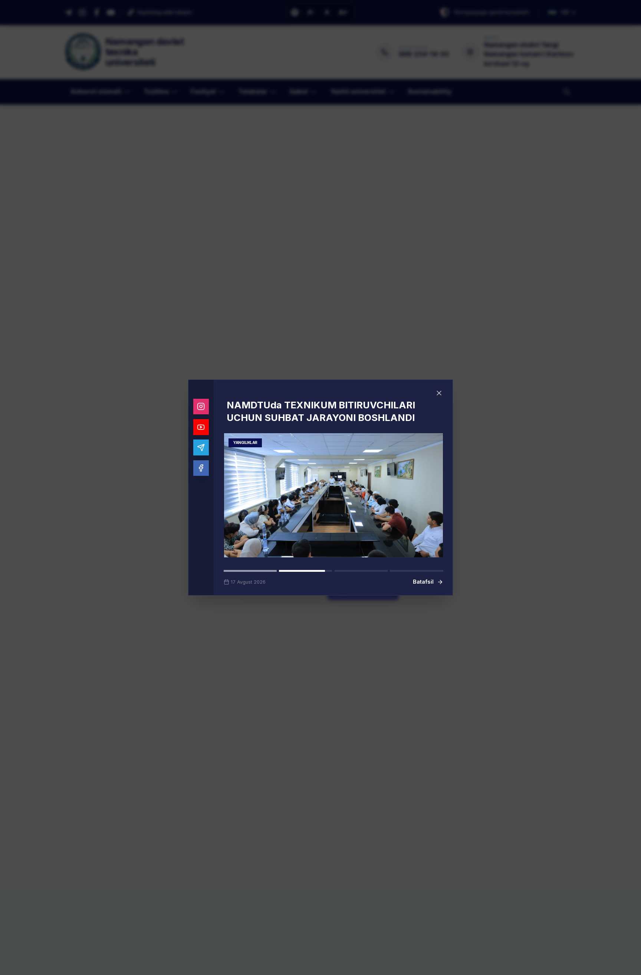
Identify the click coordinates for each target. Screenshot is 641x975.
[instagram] (201, 413)
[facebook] (201, 474)
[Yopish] (439, 399)
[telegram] (201, 454)
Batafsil (423, 575)
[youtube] (201, 433)
